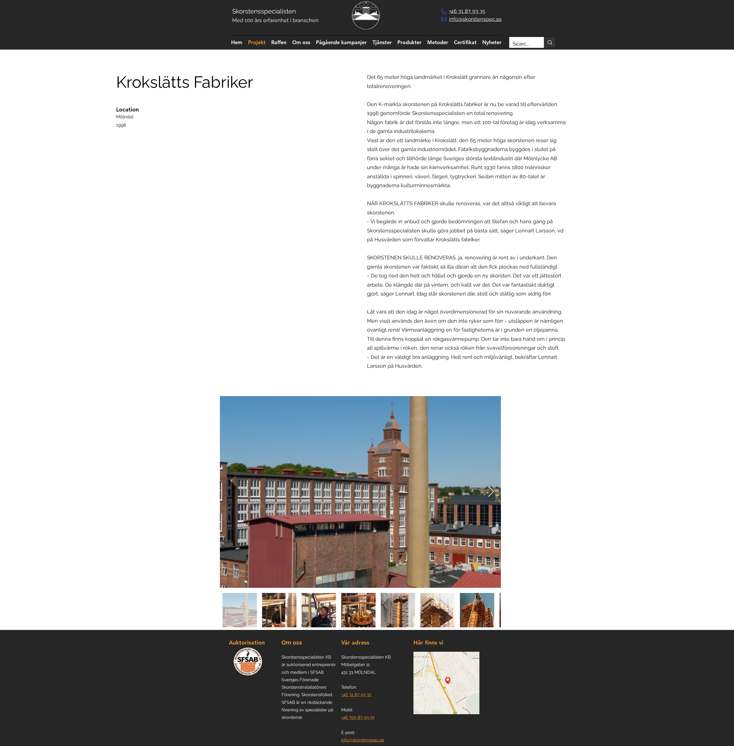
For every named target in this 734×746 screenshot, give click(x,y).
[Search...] (550, 42)
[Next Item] (491, 492)
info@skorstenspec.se (362, 740)
